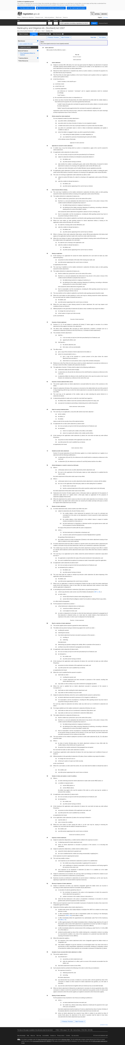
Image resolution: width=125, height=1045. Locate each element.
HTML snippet (63, 1030)
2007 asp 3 (37, 31)
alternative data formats (43, 1030)
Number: (56, 20)
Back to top (105, 1024)
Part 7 (43, 31)
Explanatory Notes (44, 34)
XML (71, 1030)
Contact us (53, 1035)
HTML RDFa (84, 1030)
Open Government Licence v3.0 (46, 1039)
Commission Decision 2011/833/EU (42, 1041)
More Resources (57, 34)
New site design (21, 1035)
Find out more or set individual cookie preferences (51, 8)
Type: (60, 20)
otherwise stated (65, 1039)
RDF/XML (90, 1030)
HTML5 (57, 1030)
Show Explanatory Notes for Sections (27, 54)
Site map (38, 1035)
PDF (69, 1030)
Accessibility (45, 1035)
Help (28, 1035)
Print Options (102, 37)
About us (33, 1035)
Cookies (68, 1035)
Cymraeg (105, 17)
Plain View (93, 37)
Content (34, 34)
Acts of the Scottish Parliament (25, 31)
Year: (49, 20)
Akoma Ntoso (77, 1030)
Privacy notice (60, 1035)
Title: (18, 20)
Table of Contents (23, 34)
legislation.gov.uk (29, 12)
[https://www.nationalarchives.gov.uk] (99, 12)
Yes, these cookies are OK (26, 8)
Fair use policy (75, 1035)
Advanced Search (103, 23)
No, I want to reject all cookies (77, 8)
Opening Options (23, 58)
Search (94, 23)
